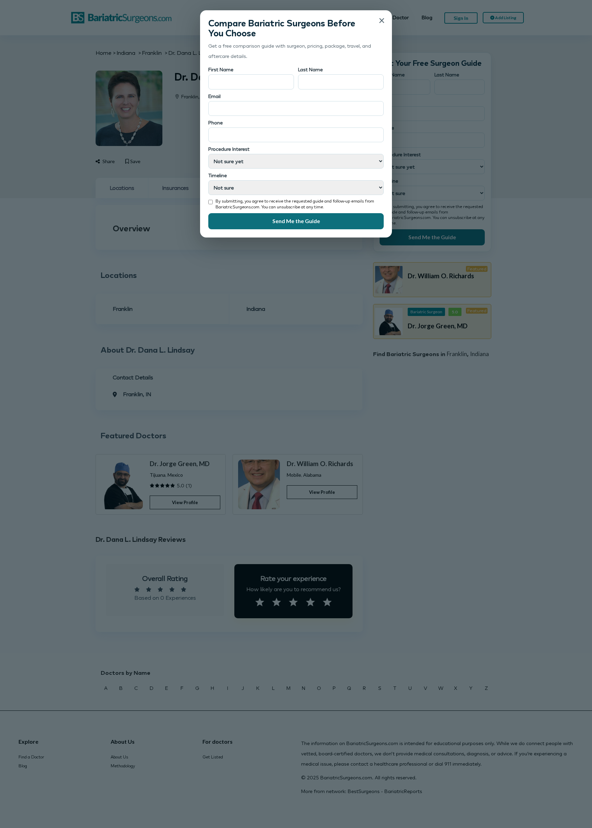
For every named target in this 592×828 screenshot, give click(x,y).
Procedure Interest (228, 149)
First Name (220, 69)
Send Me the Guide (296, 221)
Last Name (310, 69)
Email (214, 96)
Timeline (217, 175)
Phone (215, 122)
